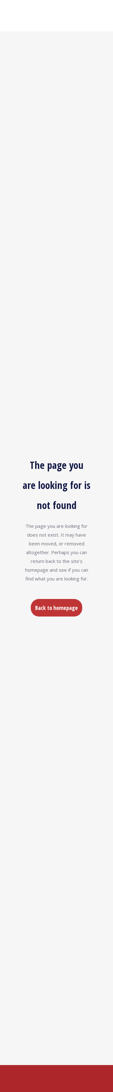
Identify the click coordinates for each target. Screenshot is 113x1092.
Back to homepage (56, 608)
